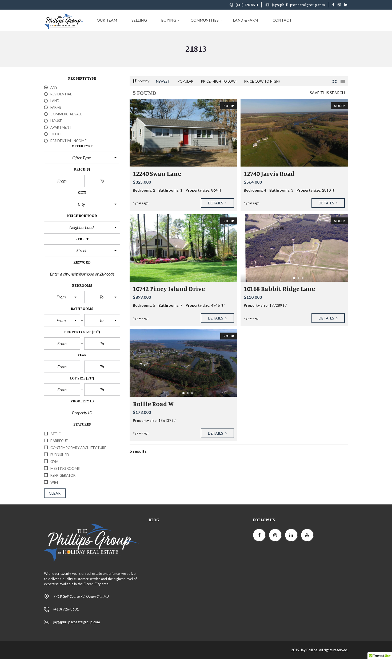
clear (55, 493)
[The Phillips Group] (64, 20)
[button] (82, 158)
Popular (185, 81)
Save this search (327, 92)
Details (216, 203)
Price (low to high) (262, 81)
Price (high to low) (219, 81)
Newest (163, 81)
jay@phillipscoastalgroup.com (298, 4)
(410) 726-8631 (246, 4)
